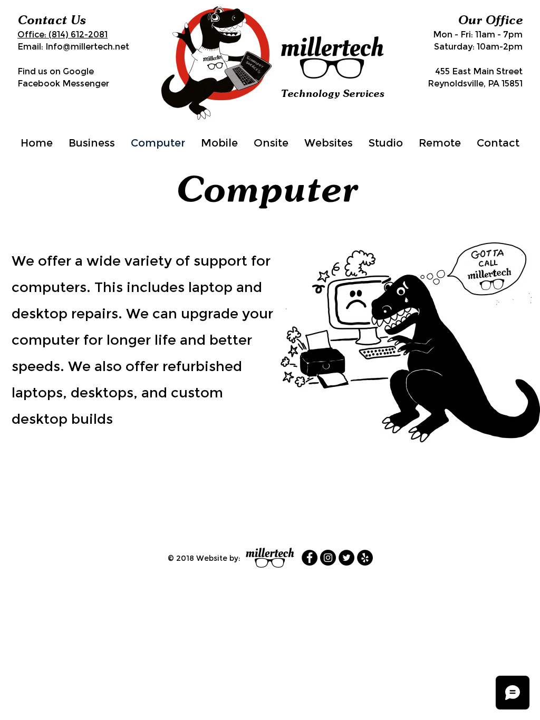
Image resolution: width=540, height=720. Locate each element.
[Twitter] (346, 558)
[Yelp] (365, 558)
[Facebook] (309, 558)
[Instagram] (328, 558)
